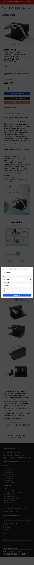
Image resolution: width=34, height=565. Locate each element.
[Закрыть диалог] (32, 267)
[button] (17, 280)
